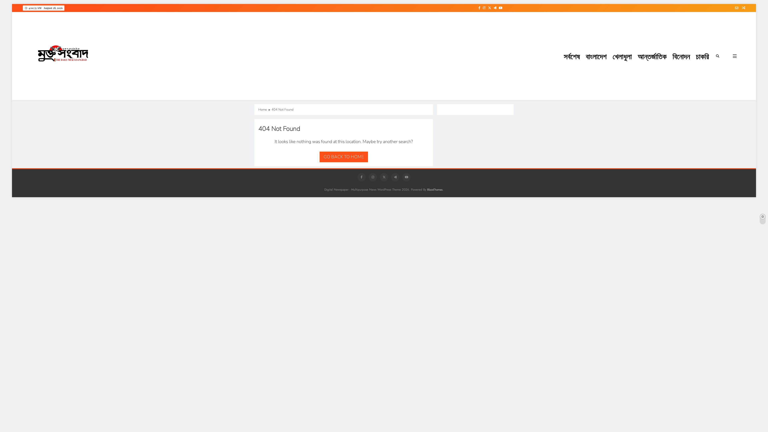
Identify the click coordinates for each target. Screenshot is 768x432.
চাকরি (702, 56)
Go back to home (344, 157)
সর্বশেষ (572, 56)
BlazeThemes (435, 190)
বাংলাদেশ (596, 56)
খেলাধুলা (622, 56)
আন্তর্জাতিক (652, 56)
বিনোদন (681, 56)
